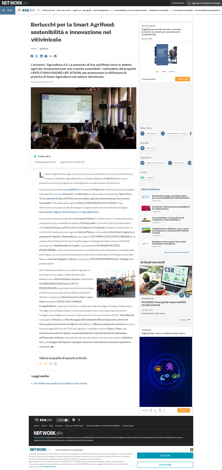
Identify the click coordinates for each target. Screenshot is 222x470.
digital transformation (65, 212)
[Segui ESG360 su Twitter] (79, 420)
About (36, 425)
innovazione (45, 212)
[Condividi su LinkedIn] (41, 56)
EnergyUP (87, 10)
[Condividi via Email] (46, 56)
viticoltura (44, 346)
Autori (44, 425)
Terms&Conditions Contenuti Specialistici (103, 425)
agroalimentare (90, 212)
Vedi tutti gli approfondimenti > (177, 252)
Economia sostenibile (183, 10)
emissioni (51, 198)
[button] (7, 10)
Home (33, 48)
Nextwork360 (39, 437)
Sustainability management (207, 10)
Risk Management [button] (101, 10)
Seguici (61, 420)
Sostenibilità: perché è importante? (130, 10)
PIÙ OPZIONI (165, 464)
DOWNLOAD (182, 79)
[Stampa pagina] (55, 56)
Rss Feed (59, 425)
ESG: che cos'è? (64, 10)
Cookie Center (128, 425)
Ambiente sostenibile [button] (158, 10)
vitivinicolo (67, 194)
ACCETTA (165, 455)
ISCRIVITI (183, 410)
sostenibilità (70, 189)
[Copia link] (51, 56)
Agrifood (77, 10)
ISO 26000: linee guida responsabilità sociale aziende (60, 383)
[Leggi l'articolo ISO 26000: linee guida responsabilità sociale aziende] (166, 294)
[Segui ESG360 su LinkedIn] (73, 420)
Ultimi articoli (48, 10)
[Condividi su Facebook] (32, 56)
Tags (51, 425)
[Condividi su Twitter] (36, 56)
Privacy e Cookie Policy (74, 425)
